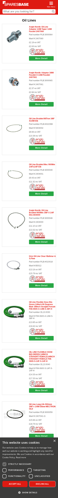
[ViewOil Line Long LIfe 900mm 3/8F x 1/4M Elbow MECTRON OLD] (14, 424)
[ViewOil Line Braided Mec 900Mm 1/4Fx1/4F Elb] (14, 184)
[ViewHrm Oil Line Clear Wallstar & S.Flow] (14, 276)
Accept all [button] (15, 484)
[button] (29, 492)
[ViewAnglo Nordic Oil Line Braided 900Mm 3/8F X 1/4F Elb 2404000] (14, 230)
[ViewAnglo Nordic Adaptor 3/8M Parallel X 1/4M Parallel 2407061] (14, 92)
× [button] (54, 441)
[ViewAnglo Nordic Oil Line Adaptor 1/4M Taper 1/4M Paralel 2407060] (14, 47)
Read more (21, 457)
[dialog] (29, 467)
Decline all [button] (42, 484)
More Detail (41, 58)
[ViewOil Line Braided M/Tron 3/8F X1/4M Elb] (14, 138)
